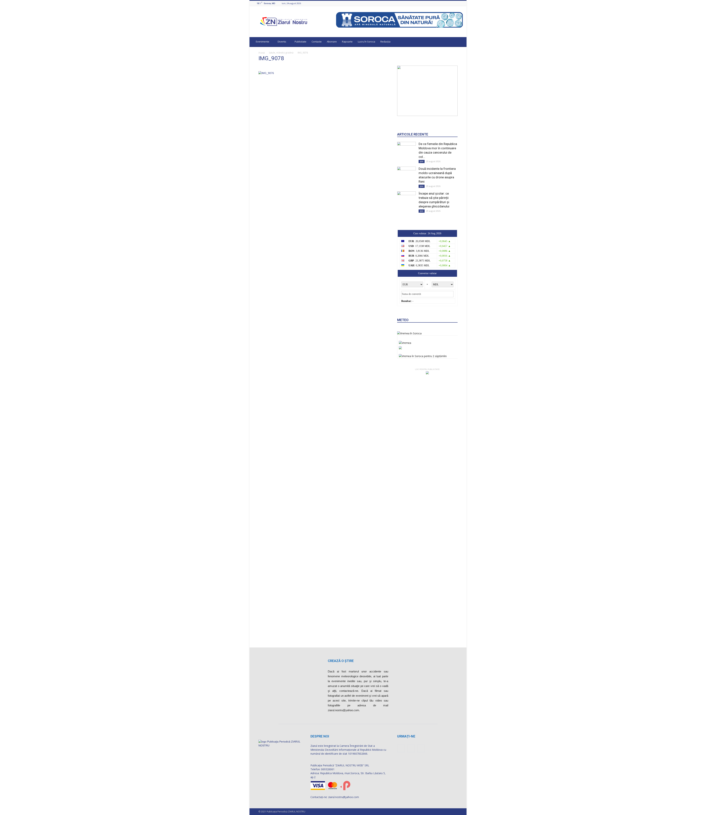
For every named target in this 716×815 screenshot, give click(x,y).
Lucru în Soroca (366, 41)
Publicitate (300, 41)
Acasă (261, 52)
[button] (460, 42)
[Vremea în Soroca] (409, 333)
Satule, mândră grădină (281, 52)
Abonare (332, 41)
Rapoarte (347, 41)
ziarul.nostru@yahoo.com (343, 797)
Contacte (317, 41)
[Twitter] (461, 3)
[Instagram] (456, 3)
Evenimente (262, 41)
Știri (421, 161)
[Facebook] (451, 3)
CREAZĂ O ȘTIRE (341, 661)
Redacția (385, 41)
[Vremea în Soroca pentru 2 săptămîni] (423, 355)
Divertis (282, 41)
